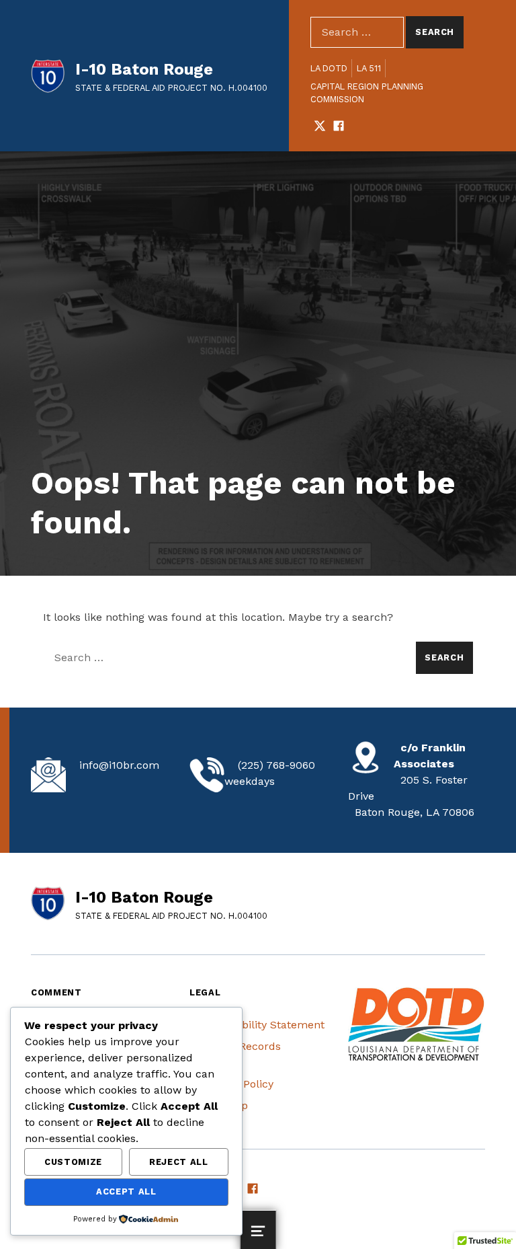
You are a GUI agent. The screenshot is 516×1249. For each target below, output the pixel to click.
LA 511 (369, 68)
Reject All (178, 1162)
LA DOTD (328, 68)
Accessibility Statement (264, 1024)
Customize (73, 1162)
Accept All (126, 1191)
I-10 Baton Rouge (144, 69)
